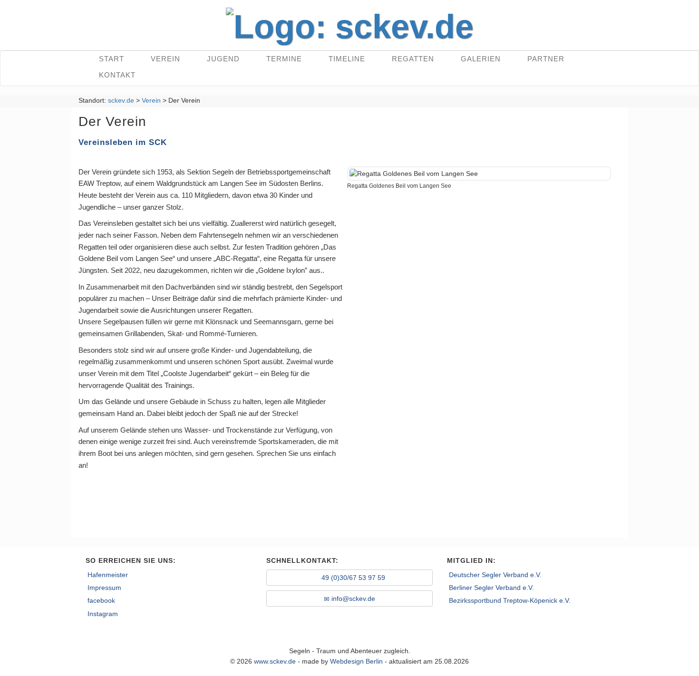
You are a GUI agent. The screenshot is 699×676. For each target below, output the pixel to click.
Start (111, 59)
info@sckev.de (352, 598)
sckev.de (121, 100)
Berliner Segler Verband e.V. (491, 587)
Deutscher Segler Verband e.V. (495, 575)
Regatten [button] (413, 59)
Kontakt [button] (117, 75)
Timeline (347, 59)
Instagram (102, 614)
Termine (284, 59)
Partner (545, 59)
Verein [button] (165, 59)
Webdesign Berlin (356, 661)
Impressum (104, 587)
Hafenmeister (107, 575)
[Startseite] (350, 23)
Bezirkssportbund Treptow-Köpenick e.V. (510, 600)
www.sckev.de (275, 661)
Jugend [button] (223, 59)
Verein (151, 100)
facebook (101, 600)
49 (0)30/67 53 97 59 (352, 577)
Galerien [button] (481, 59)
